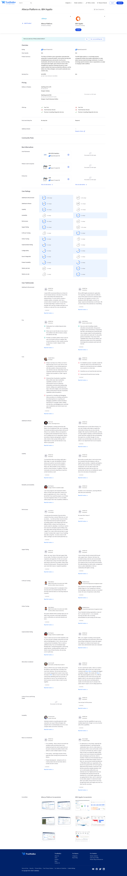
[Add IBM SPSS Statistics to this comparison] (68, 155)
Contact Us (57, 863)
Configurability (25, 250)
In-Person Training (26, 233)
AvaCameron (50, 510)
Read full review (48, 313)
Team (56, 857)
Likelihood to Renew (26, 203)
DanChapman (51, 486)
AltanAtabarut (51, 581)
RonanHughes (85, 738)
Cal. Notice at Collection (60, 868)
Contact (78, 29)
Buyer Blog (75, 857)
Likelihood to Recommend (28, 197)
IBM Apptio (79, 24)
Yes (87, 39)
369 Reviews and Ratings (46, 25)
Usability (24, 209)
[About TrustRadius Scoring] (42, 49)
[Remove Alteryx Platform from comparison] (70, 16)
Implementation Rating (27, 244)
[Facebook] (97, 869)
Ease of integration (26, 256)
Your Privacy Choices (48, 868)
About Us (57, 856)
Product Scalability (26, 262)
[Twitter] (100, 869)
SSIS (51, 674)
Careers (56, 859)
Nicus (86, 671)
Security (31, 868)
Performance (25, 221)
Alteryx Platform (46, 24)
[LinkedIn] (104, 869)
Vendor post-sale (26, 268)
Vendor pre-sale (25, 274)
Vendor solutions (78, 3)
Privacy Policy (38, 868)
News (56, 861)
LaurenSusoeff (51, 663)
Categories (67, 3)
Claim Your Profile (94, 857)
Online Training (25, 239)
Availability (24, 215)
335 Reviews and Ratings (80, 25)
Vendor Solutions (94, 856)
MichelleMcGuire (85, 581)
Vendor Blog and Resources (96, 859)
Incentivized (47, 310)
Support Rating (25, 227)
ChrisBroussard (51, 716)
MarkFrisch (50, 421)
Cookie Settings (71, 868)
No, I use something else (96, 39)
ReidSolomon (85, 321)
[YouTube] (93, 869)
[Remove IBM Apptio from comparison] (104, 16)
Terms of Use (25, 868)
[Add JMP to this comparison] (68, 167)
